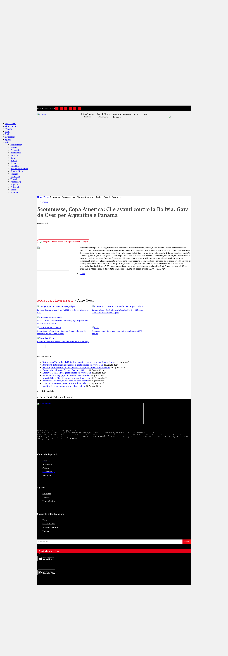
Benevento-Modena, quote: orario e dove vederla (65, 380)
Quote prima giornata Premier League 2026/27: (65, 370)
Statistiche (15, 176)
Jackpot (14, 155)
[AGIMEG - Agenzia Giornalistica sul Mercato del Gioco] (55, 116)
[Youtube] (79, 108)
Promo (14, 163)
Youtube (15, 179)
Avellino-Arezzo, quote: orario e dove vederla (63, 386)
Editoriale (15, 187)
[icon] (114, 561)
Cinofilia (15, 166)
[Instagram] (61, 108)
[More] (129, 231)
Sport (13, 158)
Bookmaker (16, 152)
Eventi (14, 147)
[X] (74, 108)
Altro (7, 142)
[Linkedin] (65, 108)
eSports (14, 174)
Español (14, 189)
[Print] (110, 231)
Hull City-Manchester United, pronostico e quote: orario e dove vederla (76, 367)
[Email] (100, 231)
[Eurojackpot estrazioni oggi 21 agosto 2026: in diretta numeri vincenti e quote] (56, 306)
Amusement (16, 145)
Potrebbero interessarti (55, 301)
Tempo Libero (17, 171)
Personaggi (16, 182)
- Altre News (84, 301)
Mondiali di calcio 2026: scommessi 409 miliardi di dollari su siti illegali (63, 342)
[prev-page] (39, 346)
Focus (46, 197)
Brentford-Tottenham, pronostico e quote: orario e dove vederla (72, 365)
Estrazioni (10, 137)
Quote (8, 139)
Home (40, 197)
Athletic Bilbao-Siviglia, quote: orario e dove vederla (67, 378)
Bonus (14, 160)
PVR (7, 131)
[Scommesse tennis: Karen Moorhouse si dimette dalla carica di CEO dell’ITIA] (95, 327)
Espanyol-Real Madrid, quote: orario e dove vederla (66, 373)
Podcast (14, 192)
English (14, 184)
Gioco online (11, 126)
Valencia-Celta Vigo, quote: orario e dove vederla (65, 375)
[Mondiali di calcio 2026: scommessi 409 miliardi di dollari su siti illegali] (45, 338)
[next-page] (44, 346)
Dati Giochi (10, 123)
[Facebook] (56, 108)
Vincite (8, 129)
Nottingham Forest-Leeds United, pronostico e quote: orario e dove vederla (78, 362)
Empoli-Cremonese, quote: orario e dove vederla (65, 383)
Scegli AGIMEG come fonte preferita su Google (65, 242)
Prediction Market (19, 168)
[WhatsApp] (81, 231)
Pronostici (15, 150)
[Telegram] (70, 108)
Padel (7, 134)
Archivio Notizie (45, 397)
